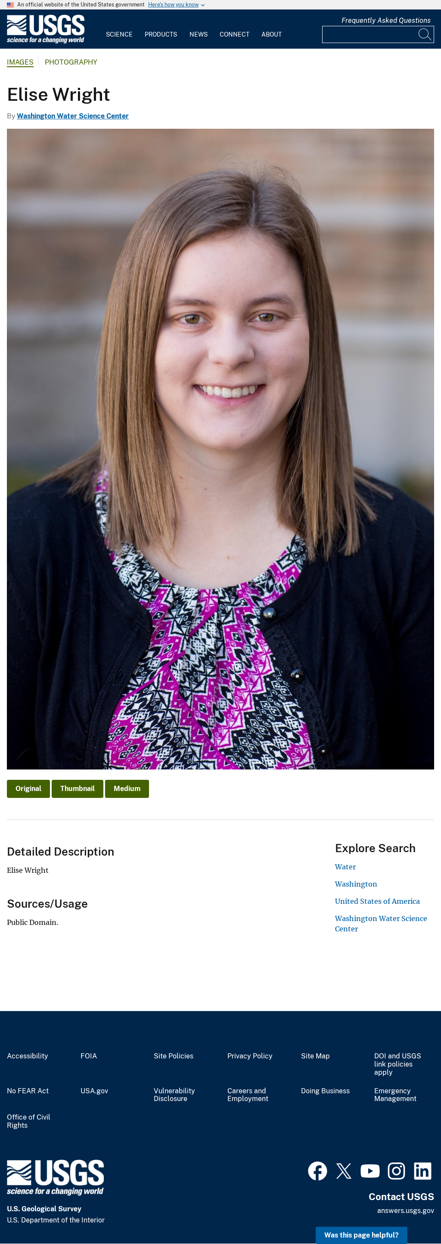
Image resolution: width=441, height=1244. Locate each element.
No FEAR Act (28, 1091)
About (271, 34)
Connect (234, 34)
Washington (356, 884)
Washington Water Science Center (73, 116)
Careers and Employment (247, 1095)
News (198, 34)
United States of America (377, 901)
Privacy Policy (250, 1056)
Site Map (315, 1056)
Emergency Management (395, 1095)
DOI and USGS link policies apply (397, 1064)
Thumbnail (77, 789)
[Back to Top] (410, 1213)
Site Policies (173, 1056)
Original (28, 789)
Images (20, 62)
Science (119, 34)
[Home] (45, 41)
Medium (127, 789)
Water (345, 866)
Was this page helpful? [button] (361, 1235)
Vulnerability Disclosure (174, 1095)
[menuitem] (119, 29)
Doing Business (325, 1091)
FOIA (89, 1056)
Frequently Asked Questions (386, 20)
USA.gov (94, 1091)
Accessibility (27, 1056)
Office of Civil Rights (28, 1121)
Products (161, 34)
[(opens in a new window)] (317, 1170)
